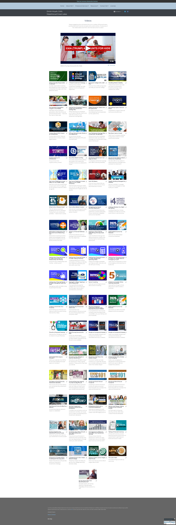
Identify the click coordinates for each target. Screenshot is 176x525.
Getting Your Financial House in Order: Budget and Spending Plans (97, 258)
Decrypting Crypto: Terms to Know (116, 108)
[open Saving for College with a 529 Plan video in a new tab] (106, 83)
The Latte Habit (112, 457)
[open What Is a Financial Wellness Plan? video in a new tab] (86, 231)
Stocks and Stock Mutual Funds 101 (95, 382)
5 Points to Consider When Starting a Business (115, 283)
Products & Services (81, 6)
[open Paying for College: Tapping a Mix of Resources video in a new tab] (86, 282)
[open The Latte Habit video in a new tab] (125, 457)
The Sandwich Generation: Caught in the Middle (56, 108)
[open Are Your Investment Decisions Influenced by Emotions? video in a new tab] (86, 406)
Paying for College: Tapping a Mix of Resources (77, 283)
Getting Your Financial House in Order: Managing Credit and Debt (57, 283)
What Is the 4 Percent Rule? (57, 207)
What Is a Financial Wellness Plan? (76, 232)
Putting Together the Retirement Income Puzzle (56, 432)
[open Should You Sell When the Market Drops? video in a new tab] (106, 357)
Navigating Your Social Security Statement (95, 208)
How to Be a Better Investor (76, 207)
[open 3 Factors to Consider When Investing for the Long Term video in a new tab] (66, 457)
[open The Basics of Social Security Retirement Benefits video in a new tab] (66, 381)
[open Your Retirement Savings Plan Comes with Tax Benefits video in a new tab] (106, 133)
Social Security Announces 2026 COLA (76, 307)
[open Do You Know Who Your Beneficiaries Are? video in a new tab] (96, 480)
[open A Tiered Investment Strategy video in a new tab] (86, 83)
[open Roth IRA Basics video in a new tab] (106, 181)
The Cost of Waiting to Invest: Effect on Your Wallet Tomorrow (77, 182)
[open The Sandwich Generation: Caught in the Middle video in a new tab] (66, 107)
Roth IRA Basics (93, 181)
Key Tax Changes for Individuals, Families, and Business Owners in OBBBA (96, 307)
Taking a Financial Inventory (116, 431)
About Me (69, 6)
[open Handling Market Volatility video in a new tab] (125, 83)
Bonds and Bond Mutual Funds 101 (115, 382)
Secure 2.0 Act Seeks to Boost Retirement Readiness (116, 158)
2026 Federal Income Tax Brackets (115, 307)
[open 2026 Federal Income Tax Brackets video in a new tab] (125, 306)
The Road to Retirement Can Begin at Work (97, 158)
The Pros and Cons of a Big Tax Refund (57, 407)
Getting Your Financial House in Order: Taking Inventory (77, 258)
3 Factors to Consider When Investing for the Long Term (56, 458)
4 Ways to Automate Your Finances (56, 307)
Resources (94, 6)
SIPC (72, 509)
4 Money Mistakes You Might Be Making (116, 208)
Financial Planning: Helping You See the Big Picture (76, 382)
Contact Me (103, 6)
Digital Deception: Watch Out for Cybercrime (97, 108)
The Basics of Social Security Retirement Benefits (56, 382)
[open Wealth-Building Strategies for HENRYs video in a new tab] (125, 181)
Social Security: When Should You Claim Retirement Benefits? (77, 433)
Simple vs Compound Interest (97, 332)
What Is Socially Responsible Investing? (57, 83)
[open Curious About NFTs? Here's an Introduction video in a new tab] (66, 133)
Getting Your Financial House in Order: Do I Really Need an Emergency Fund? (116, 258)
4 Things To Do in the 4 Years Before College (77, 458)
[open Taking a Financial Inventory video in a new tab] (125, 432)
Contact (54, 514)
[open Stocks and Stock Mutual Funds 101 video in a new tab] (106, 381)
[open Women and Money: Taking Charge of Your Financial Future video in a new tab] (125, 406)
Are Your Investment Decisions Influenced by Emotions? (75, 407)
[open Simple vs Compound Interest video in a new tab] (106, 332)
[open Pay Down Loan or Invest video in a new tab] (125, 133)
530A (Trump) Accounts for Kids (76, 333)
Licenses (113, 6)
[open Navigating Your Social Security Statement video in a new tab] (106, 207)
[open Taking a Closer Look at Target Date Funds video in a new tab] (106, 457)
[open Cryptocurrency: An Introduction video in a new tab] (66, 158)
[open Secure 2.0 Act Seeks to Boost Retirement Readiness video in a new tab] (125, 158)
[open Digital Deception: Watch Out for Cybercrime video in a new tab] (106, 107)
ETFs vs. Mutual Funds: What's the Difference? (77, 134)
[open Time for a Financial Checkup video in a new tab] (66, 332)
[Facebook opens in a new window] (128, 12)
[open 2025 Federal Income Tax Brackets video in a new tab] (125, 231)
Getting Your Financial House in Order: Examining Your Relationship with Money (57, 258)
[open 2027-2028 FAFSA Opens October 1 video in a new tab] (66, 357)
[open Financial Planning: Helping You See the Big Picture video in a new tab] (86, 381)
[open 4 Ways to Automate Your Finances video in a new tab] (66, 306)
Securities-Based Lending (76, 157)
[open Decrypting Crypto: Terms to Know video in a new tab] (125, 107)
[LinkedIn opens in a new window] (125, 12)
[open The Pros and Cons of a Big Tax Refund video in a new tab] (66, 406)
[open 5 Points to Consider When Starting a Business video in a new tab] (125, 282)
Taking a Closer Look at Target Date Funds (97, 458)
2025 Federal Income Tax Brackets (115, 232)
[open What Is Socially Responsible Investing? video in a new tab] (66, 83)
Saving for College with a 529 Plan (96, 83)
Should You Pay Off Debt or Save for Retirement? (76, 357)
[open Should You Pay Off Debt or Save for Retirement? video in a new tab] (86, 357)
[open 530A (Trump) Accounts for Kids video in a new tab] (86, 332)
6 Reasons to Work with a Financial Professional (96, 407)
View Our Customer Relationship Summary (87, 1)
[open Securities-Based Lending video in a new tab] (86, 158)
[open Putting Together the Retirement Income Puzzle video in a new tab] (66, 432)
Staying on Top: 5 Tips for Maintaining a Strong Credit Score (96, 232)
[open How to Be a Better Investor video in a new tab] (86, 207)
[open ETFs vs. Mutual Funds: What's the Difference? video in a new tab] (86, 133)
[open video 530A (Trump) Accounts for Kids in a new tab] (108, 65)
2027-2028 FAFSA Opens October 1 (55, 357)
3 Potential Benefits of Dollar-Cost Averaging (116, 357)
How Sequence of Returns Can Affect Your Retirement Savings (96, 433)
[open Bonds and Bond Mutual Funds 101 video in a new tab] (125, 381)
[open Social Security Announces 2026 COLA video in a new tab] (86, 306)
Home (62, 6)
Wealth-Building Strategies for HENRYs (116, 182)
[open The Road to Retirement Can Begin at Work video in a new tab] (106, 158)
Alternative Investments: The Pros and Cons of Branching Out (57, 232)
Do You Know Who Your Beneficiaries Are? (85, 481)
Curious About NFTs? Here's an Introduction (56, 134)
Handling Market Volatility (115, 82)
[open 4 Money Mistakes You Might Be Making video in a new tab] (125, 207)
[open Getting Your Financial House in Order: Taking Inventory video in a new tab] (86, 257)
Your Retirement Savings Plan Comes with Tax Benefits (97, 134)
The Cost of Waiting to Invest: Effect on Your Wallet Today (57, 182)
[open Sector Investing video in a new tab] (106, 282)
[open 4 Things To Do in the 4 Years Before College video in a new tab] (86, 457)
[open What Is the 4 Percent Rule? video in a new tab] (66, 207)
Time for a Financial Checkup (57, 332)
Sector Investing (93, 282)
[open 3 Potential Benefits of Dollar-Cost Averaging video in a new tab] (125, 357)
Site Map (50, 519)
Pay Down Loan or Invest (115, 133)
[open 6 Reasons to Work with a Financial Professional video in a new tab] (106, 406)
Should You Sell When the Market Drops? (96, 357)
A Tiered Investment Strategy (77, 82)
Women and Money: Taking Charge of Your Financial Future (116, 407)
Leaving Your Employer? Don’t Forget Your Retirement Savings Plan (77, 108)
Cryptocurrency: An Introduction (54, 158)
